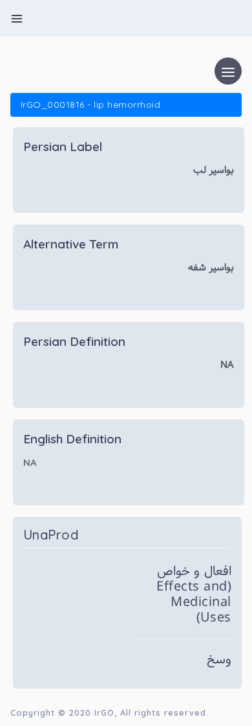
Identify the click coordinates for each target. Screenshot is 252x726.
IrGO (104, 712)
